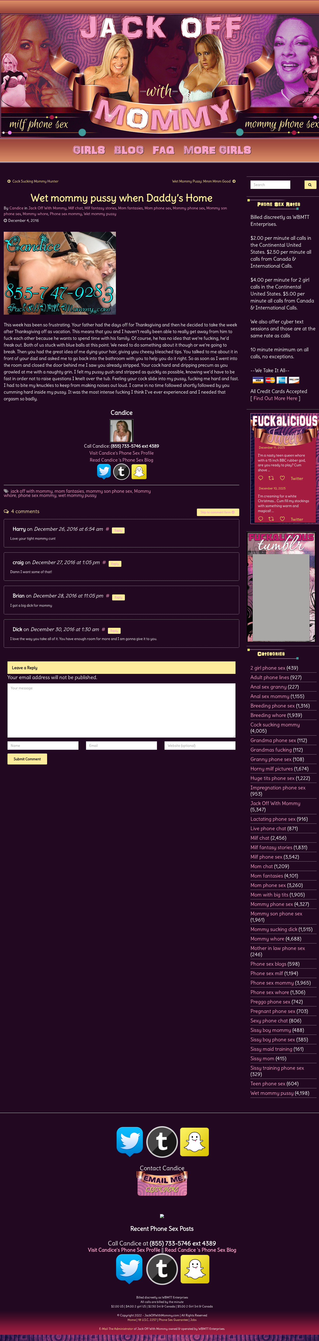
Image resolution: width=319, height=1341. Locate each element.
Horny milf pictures (271, 768)
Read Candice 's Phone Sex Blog (121, 460)
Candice (16, 208)
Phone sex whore (269, 992)
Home (132, 1320)
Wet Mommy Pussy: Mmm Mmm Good (201, 181)
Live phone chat (268, 828)
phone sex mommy (37, 495)
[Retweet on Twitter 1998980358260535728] (272, 478)
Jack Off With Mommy (47, 208)
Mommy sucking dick (273, 929)
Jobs (193, 1320)
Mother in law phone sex (277, 948)
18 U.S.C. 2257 (147, 1320)
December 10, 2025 (272, 488)
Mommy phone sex (189, 208)
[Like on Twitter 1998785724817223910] (284, 519)
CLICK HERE (162, 1189)
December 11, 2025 (272, 447)
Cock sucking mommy (275, 724)
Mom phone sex (158, 208)
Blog (129, 149)
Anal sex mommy (269, 696)
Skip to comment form (216, 512)
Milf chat (75, 208)
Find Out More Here (275, 398)
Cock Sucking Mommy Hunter (35, 181)
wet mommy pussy (77, 495)
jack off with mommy (32, 491)
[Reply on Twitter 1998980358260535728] (262, 478)
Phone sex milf (266, 973)
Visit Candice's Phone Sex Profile (121, 453)
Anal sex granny (268, 687)
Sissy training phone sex (277, 1068)
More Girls (217, 149)
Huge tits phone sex (272, 778)
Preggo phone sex (270, 1001)
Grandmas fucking (271, 750)
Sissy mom (262, 1058)
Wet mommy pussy (100, 213)
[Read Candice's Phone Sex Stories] (162, 1214)
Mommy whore (35, 213)
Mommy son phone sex (276, 913)
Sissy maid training (271, 1049)
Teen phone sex (267, 1083)
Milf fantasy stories (100, 208)
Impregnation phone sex (278, 787)
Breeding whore (268, 715)
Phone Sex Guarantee (173, 1320)
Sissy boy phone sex (272, 1039)
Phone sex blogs (268, 964)
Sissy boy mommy (270, 1030)
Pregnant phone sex (272, 1011)
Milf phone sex (266, 857)
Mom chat (261, 866)
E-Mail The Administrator (116, 1329)
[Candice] (121, 429)
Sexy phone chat (269, 1020)
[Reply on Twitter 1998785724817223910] (262, 519)
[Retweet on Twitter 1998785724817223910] (272, 519)
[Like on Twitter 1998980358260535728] (284, 478)
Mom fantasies (130, 208)
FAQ (164, 149)
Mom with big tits (269, 894)
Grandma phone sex (273, 740)
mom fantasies (69, 491)
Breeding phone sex (272, 705)
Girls (89, 149)
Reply (118, 530)
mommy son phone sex (109, 491)
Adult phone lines (269, 677)
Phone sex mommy (66, 213)
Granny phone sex (271, 759)
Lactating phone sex (273, 819)
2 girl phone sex (267, 668)
